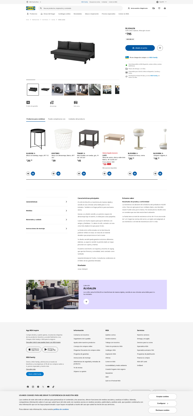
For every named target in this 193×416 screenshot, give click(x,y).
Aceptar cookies (162, 396)
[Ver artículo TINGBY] (88, 139)
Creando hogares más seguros (115, 369)
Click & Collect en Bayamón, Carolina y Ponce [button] (144, 72)
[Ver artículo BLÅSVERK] (139, 139)
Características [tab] (31, 202)
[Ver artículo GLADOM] (38, 139)
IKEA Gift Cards (142, 362)
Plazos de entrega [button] (134, 69)
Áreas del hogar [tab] (49, 14)
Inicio (27, 19)
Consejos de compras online (83, 346)
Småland (140, 365)
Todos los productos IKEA (113, 346)
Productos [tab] (33, 14)
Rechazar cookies (162, 410)
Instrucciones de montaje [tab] (35, 228)
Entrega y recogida (143, 339)
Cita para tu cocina (94, 2)
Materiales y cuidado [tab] (33, 220)
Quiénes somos (110, 335)
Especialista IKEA (142, 346)
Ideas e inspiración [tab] (92, 14)
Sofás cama (61, 19)
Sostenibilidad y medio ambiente (116, 365)
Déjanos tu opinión (80, 371)
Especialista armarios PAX (145, 350)
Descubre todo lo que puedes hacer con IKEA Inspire (43, 342)
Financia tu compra (143, 358)
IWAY (107, 377)
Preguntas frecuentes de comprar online (87, 350)
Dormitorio (45, 19)
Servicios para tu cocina (145, 342)
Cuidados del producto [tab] (77, 119)
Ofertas (107, 358)
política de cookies (61, 409)
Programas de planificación (146, 354)
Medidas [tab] (29, 211)
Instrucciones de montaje (82, 358)
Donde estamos (110, 339)
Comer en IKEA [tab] (124, 14)
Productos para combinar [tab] (36, 119)
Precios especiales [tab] (108, 14)
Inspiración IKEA (110, 354)
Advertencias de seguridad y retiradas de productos (87, 363)
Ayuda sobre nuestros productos (84, 342)
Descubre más (31, 369)
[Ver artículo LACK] (114, 139)
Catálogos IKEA (110, 350)
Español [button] (161, 2)
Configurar (161, 403)
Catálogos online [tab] (64, 14)
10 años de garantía (32, 106)
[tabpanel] (122, 235)
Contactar (104, 2)
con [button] (144, 57)
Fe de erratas (78, 368)
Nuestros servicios (143, 335)
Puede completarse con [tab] (56, 119)
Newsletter (109, 373)
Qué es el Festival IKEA (112, 381)
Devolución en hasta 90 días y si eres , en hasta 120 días (144, 76)
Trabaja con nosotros (112, 342)
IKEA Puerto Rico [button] (34, 2)
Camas (53, 19)
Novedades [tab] (78, 14)
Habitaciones (35, 19)
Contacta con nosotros (81, 335)
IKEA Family (84, 2)
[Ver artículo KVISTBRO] (63, 139)
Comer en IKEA (113, 2)
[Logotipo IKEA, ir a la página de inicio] (30, 8)
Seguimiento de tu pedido (82, 339)
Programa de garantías (81, 354)
